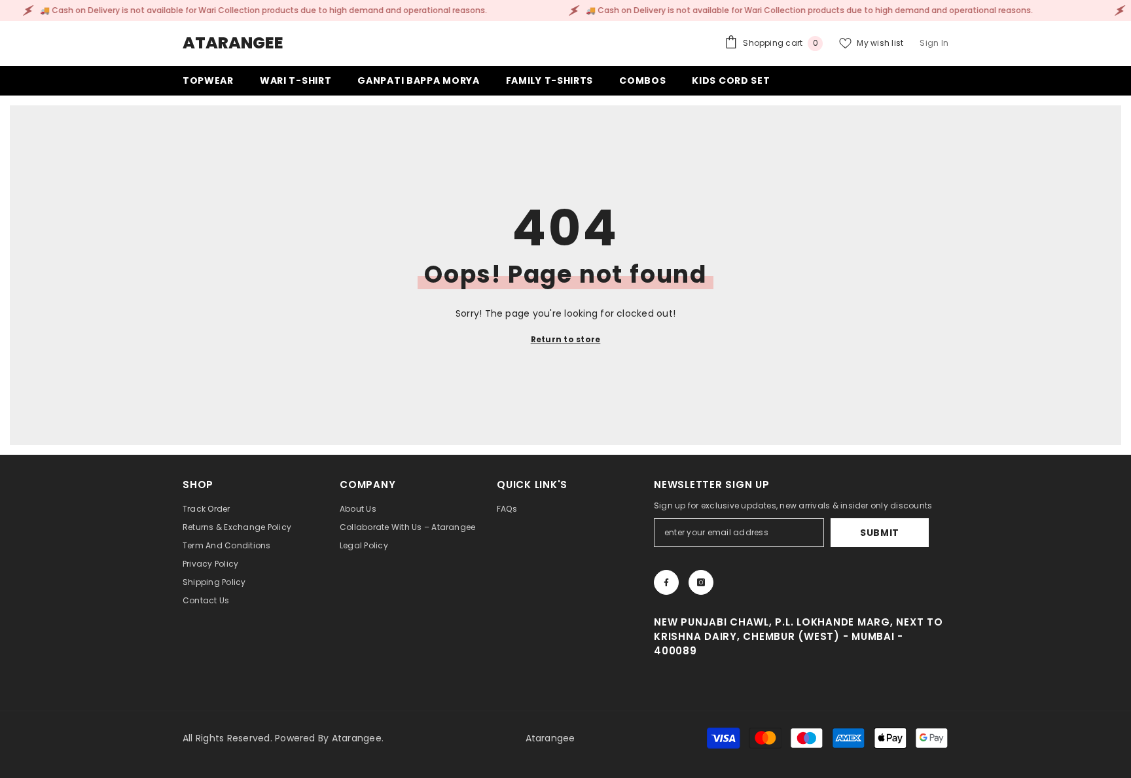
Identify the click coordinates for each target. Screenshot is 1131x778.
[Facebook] (666, 582)
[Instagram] (701, 582)
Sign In (934, 42)
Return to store (566, 339)
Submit (879, 532)
